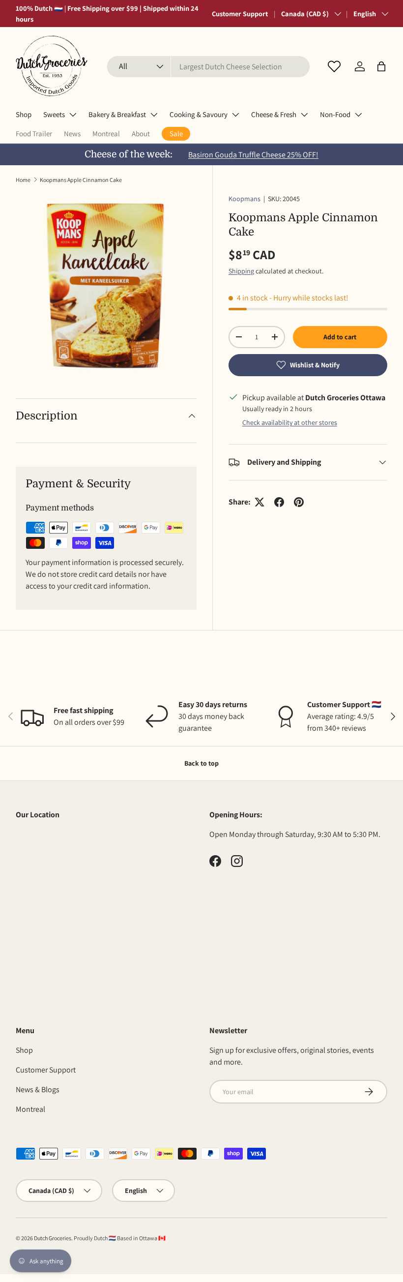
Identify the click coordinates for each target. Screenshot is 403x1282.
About (141, 133)
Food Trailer (34, 133)
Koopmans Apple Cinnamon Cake (81, 179)
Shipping (241, 271)
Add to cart (339, 336)
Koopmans (244, 198)
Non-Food (335, 114)
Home (23, 179)
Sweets (54, 114)
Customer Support (240, 13)
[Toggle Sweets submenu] (73, 114)
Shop (23, 114)
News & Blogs (37, 1089)
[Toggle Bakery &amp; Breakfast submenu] (154, 114)
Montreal (106, 133)
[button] (381, 66)
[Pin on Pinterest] (299, 502)
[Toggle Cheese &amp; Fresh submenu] (304, 114)
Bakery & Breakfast (117, 114)
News (72, 133)
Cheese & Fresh (273, 114)
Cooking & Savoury (199, 114)
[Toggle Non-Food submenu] (358, 114)
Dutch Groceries (52, 1238)
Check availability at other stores (289, 422)
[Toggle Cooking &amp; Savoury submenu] (235, 114)
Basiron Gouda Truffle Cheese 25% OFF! (253, 154)
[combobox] (208, 66)
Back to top (201, 763)
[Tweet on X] (259, 502)
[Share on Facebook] (279, 502)
